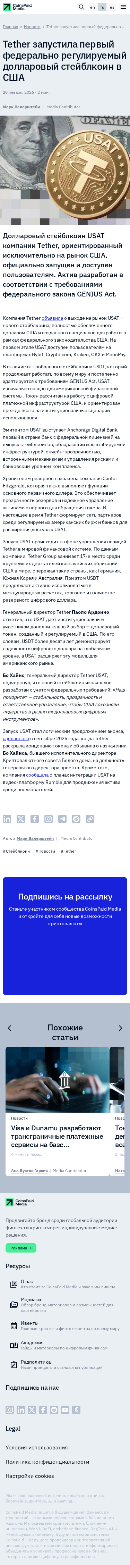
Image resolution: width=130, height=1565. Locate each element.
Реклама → (21, 1247)
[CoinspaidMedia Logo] (17, 7)
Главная (10, 26)
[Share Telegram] (62, 819)
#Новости (45, 851)
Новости (32, 26)
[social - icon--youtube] (65, 1410)
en (92, 7)
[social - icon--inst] (10, 1410)
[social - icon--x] (32, 1410)
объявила (52, 318)
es (112, 7)
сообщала (37, 775)
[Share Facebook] (35, 819)
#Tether (68, 851)
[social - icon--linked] (21, 1410)
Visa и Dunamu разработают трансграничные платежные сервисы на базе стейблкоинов (57, 1136)
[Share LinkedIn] (7, 819)
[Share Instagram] (48, 819)
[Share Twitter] (21, 819)
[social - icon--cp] (76, 1410)
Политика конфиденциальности (47, 1461)
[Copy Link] (90, 819)
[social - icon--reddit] (54, 1410)
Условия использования (37, 1447)
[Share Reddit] (76, 819)
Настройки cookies (30, 1475)
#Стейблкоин (16, 851)
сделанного (16, 738)
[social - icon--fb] (43, 1410)
